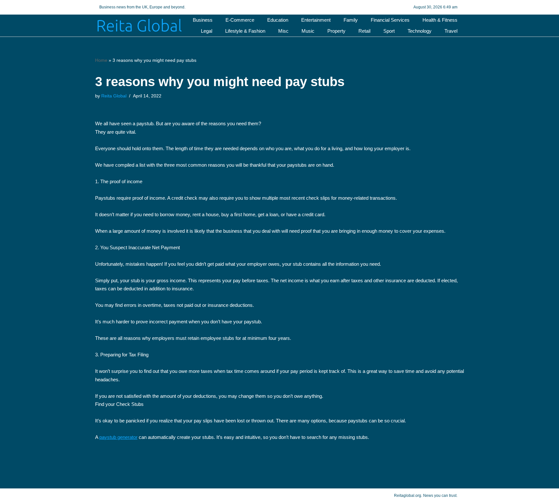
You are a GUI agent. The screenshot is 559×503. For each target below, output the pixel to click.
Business (203, 20)
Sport (389, 31)
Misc (283, 31)
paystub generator (118, 437)
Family (351, 20)
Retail (364, 31)
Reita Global (113, 96)
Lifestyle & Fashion (245, 31)
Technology (420, 31)
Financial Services (390, 20)
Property (336, 31)
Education (277, 20)
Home (101, 60)
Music (307, 31)
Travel (450, 31)
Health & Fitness (439, 20)
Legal (206, 31)
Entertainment (316, 20)
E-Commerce (239, 20)
